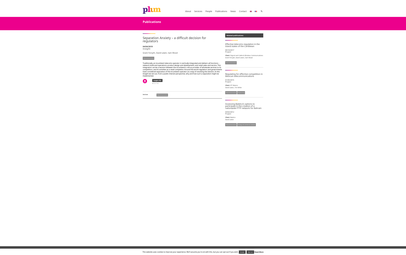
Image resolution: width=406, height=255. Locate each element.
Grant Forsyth (149, 53)
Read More (258, 252)
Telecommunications (148, 58)
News (233, 11)
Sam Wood (173, 53)
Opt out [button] (250, 252)
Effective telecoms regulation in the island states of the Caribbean (242, 45)
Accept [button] (242, 252)
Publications (221, 11)
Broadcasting (241, 92)
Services (198, 11)
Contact (243, 11)
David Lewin (161, 53)
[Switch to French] (256, 11)
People (208, 11)
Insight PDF (157, 80)
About (188, 11)
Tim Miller (238, 88)
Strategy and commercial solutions (246, 124)
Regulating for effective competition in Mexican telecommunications (244, 75)
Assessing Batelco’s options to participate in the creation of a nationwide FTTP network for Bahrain (243, 106)
